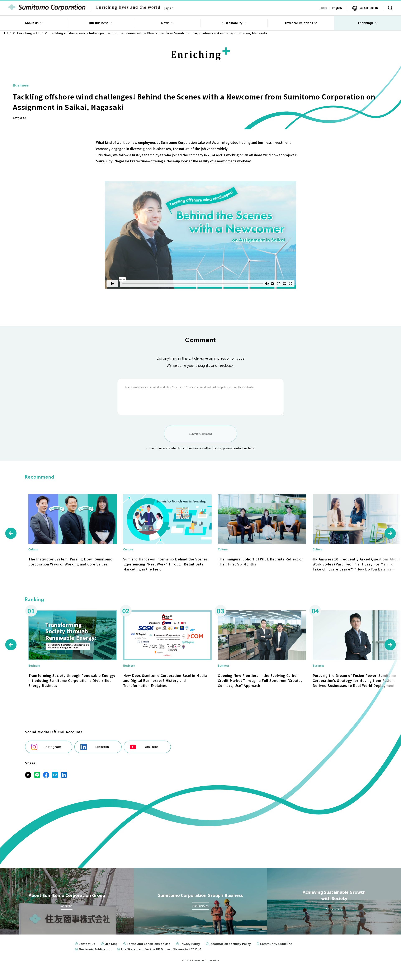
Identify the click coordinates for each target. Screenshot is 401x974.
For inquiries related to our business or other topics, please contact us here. (202, 448)
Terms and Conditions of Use (148, 944)
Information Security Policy (230, 944)
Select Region (369, 8)
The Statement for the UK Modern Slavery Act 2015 (159, 949)
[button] (10, 533)
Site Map (111, 944)
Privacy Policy (190, 944)
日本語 (323, 8)
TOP (7, 33)
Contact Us (87, 944)
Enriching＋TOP (30, 33)
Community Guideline (276, 944)
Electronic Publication (95, 949)
